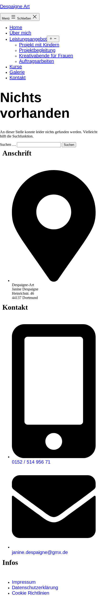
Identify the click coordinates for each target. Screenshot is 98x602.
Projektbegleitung (37, 50)
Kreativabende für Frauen (46, 55)
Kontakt (18, 77)
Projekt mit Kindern (39, 44)
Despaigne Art (15, 6)
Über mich (20, 32)
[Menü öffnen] (53, 39)
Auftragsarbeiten (36, 61)
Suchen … (8, 144)
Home (16, 27)
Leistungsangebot (28, 39)
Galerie (17, 72)
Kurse (16, 66)
